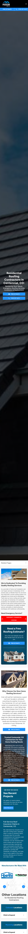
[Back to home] (6, 4)
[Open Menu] (26, 4)
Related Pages (6, 563)
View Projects (8, 808)
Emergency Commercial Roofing (14, 619)
